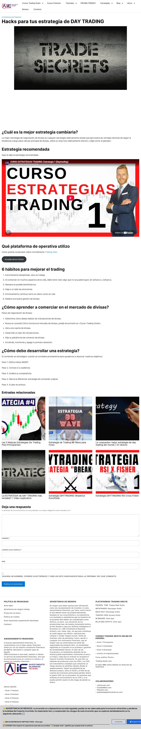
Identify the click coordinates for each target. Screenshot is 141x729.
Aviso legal (8, 605)
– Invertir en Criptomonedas (107, 653)
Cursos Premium (54, 3)
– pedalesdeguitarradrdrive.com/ (109, 692)
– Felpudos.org (102, 690)
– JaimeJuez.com (103, 685)
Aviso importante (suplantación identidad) (21, 620)
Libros (129, 3)
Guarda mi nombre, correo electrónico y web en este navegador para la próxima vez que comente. (59, 576)
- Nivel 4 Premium (11, 702)
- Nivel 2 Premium (11, 694)
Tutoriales (70, 3)
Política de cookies (11, 617)
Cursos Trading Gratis (31, 3)
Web (3, 561)
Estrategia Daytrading (11, 17)
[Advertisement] (70, 109)
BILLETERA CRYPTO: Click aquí (108, 622)
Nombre (6, 538)
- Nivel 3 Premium (11, 698)
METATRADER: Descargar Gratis (109, 608)
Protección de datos (12, 613)
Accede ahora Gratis (14, 259)
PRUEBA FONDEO (88, 3)
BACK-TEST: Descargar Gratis (108, 612)
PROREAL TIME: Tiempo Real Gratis (110, 605)
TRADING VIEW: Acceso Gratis (108, 615)
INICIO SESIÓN (10, 687)
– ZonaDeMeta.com (103, 687)
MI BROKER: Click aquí (105, 618)
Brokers (25, 9)
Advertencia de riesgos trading (17, 609)
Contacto (37, 9)
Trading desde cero (104, 661)
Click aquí (39, 722)
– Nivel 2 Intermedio (104, 646)
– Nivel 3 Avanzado (103, 650)
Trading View (51, 252)
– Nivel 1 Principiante (104, 642)
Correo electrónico (12, 550)
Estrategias (105, 3)
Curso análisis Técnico (105, 657)
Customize (118, 722)
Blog (118, 3)
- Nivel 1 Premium (11, 690)
